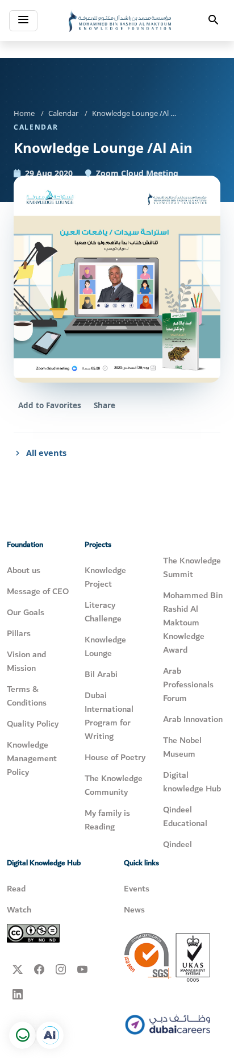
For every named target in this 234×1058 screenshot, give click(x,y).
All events (46, 452)
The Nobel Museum (182, 747)
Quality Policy (32, 723)
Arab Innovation (193, 719)
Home (24, 113)
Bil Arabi (101, 674)
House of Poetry (115, 757)
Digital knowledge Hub (192, 781)
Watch (19, 909)
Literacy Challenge (103, 612)
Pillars (19, 633)
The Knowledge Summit (192, 567)
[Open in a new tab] (50, 1035)
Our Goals (25, 612)
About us (23, 570)
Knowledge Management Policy (32, 758)
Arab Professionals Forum (188, 684)
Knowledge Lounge (105, 646)
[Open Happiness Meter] (22, 1035)
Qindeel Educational (185, 816)
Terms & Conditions (27, 696)
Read (16, 888)
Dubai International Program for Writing (109, 716)
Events (136, 888)
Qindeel (177, 844)
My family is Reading (107, 820)
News (134, 909)
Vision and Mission (26, 661)
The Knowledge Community (114, 785)
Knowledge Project (105, 577)
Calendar (63, 113)
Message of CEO (38, 591)
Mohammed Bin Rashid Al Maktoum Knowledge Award (193, 622)
